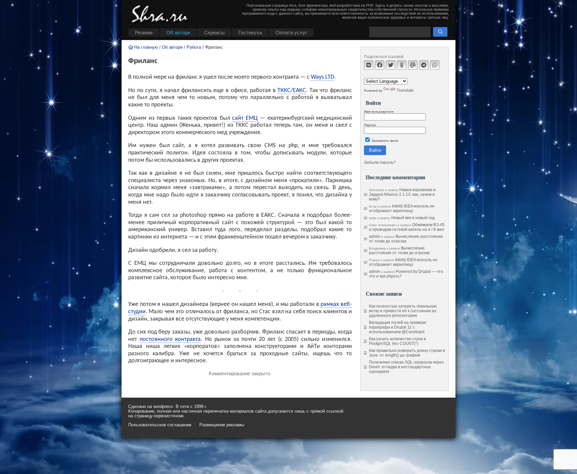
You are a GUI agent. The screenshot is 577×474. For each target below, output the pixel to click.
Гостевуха (250, 32)
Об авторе (178, 32)
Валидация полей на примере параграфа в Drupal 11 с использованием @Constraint (397, 327)
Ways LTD (322, 77)
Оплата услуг (291, 32)
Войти (375, 150)
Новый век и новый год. (413, 217)
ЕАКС (299, 90)
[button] (440, 32)
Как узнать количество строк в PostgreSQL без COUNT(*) (397, 341)
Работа (194, 47)
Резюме (144, 32)
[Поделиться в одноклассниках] (401, 65)
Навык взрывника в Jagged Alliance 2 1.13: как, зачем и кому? (402, 194)
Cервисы (214, 32)
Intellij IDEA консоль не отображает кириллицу (401, 208)
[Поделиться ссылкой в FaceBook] (379, 65)
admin (374, 236)
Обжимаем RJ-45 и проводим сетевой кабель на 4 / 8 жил (406, 227)
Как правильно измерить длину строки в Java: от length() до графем (407, 353)
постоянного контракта (170, 339)
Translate (405, 90)
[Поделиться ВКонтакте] (368, 65)
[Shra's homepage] (161, 15)
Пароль (370, 125)
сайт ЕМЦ (245, 118)
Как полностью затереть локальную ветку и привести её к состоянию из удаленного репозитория (403, 311)
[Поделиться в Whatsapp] (434, 65)
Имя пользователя (378, 111)
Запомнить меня (384, 140)
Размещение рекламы (221, 425)
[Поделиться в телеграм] (423, 65)
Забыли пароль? (380, 162)
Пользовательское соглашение (159, 425)
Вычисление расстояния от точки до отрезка (406, 239)
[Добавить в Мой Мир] (412, 65)
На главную (145, 47)
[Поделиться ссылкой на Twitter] (390, 65)
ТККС (284, 90)
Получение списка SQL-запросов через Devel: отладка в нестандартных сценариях (406, 367)
